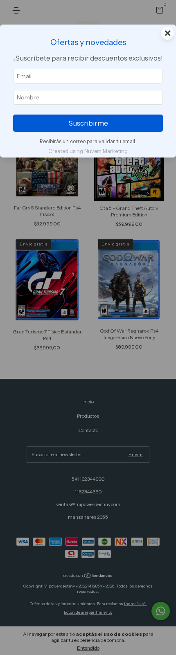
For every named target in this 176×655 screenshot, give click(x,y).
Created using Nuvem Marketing (88, 151)
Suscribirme (88, 123)
